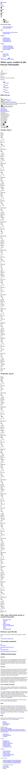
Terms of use (5, 53)
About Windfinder (7, 40)
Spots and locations (7, 27)
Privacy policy (6, 55)
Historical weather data (8, 45)
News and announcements (8, 48)
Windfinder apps (6, 37)
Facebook (12, 59)
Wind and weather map (8, 26)
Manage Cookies (6, 49)
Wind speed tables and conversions (10, 32)
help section (9, 697)
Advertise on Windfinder (8, 47)
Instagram (19, 761)
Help (6, 20)
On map (2, 79)
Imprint (4, 56)
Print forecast (5, 102)
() (4, 110)
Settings (6, 22)
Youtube (18, 762)
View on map (5, 59)
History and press (6, 39)
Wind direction (4, 109)
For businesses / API (7, 41)
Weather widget (6, 33)
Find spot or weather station (7, 638)
